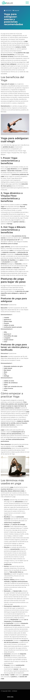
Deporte (16, 10)
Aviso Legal (10, 697)
